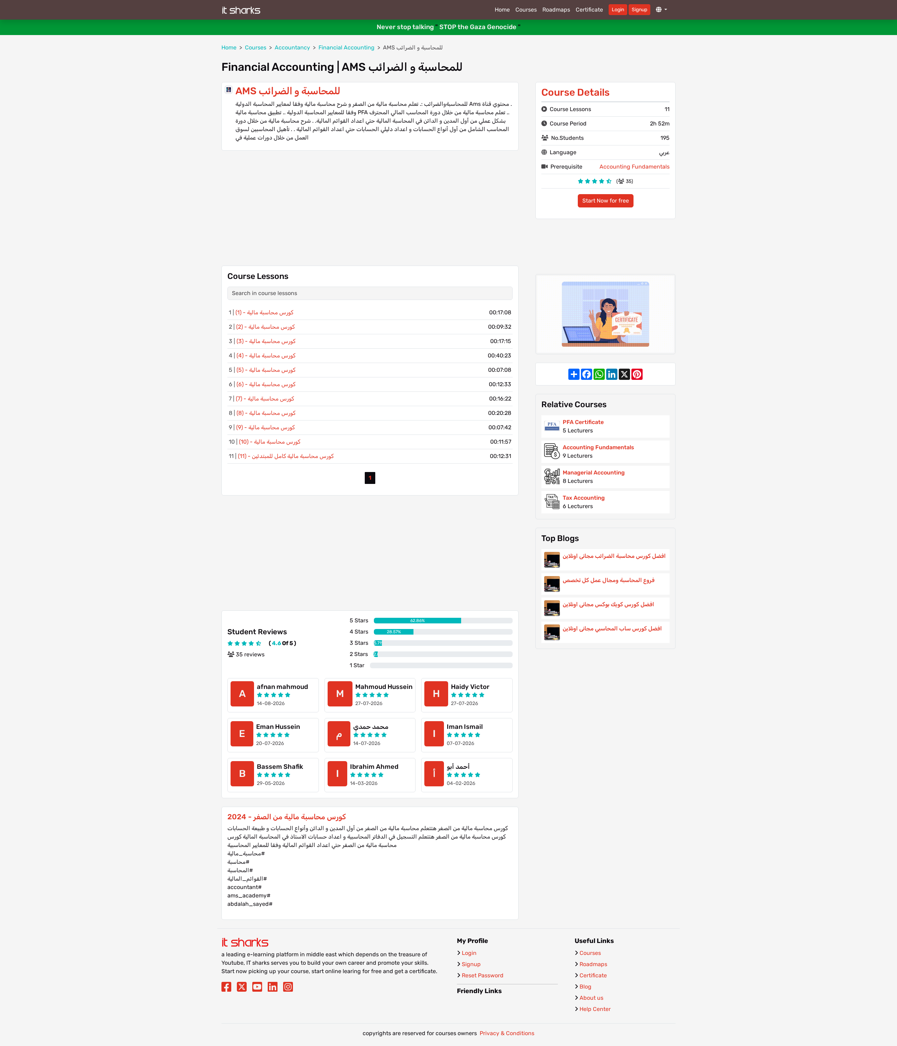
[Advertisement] (370, 208)
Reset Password (483, 975)
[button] (661, 10)
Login (618, 10)
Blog (585, 986)
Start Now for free (605, 200)
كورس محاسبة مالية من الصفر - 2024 (286, 817)
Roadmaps (556, 9)
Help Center (595, 1009)
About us (591, 997)
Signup (639, 10)
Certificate (589, 9)
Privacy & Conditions (507, 1033)
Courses (526, 9)
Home (502, 9)
